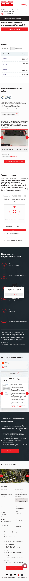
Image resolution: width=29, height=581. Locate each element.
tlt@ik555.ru (20, 562)
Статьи (3, 499)
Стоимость (3, 514)
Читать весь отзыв (16, 406)
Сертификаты (4, 525)
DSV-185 (5, 64)
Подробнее (10, 450)
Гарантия (3, 510)
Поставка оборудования (20, 492)
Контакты (18, 526)
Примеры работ (20, 520)
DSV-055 (5, 58)
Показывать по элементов (11, 48)
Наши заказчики (19, 489)
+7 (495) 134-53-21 (11, 541)
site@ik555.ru (20, 541)
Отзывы (3, 492)
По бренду (18, 513)
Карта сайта (18, 496)
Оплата (3, 512)
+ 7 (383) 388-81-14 (11, 557)
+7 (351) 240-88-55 (11, 552)
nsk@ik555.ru (20, 557)
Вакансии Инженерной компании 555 (22, 500)
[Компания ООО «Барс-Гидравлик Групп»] (6, 389)
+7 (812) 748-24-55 (9, 547)
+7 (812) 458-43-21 (11, 546)
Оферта (3, 516)
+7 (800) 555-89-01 (8, 13)
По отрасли (18, 516)
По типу (17, 511)
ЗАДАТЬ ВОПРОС (14, 294)
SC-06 (4, 74)
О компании (4, 489)
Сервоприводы (13, 156)
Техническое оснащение (6, 494)
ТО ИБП (3, 519)
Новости (3, 496)
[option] (14, 143)
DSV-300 (5, 69)
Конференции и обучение (21, 494)
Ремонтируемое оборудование (12, 18)
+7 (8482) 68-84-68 (11, 562)
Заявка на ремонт (14, 568)
